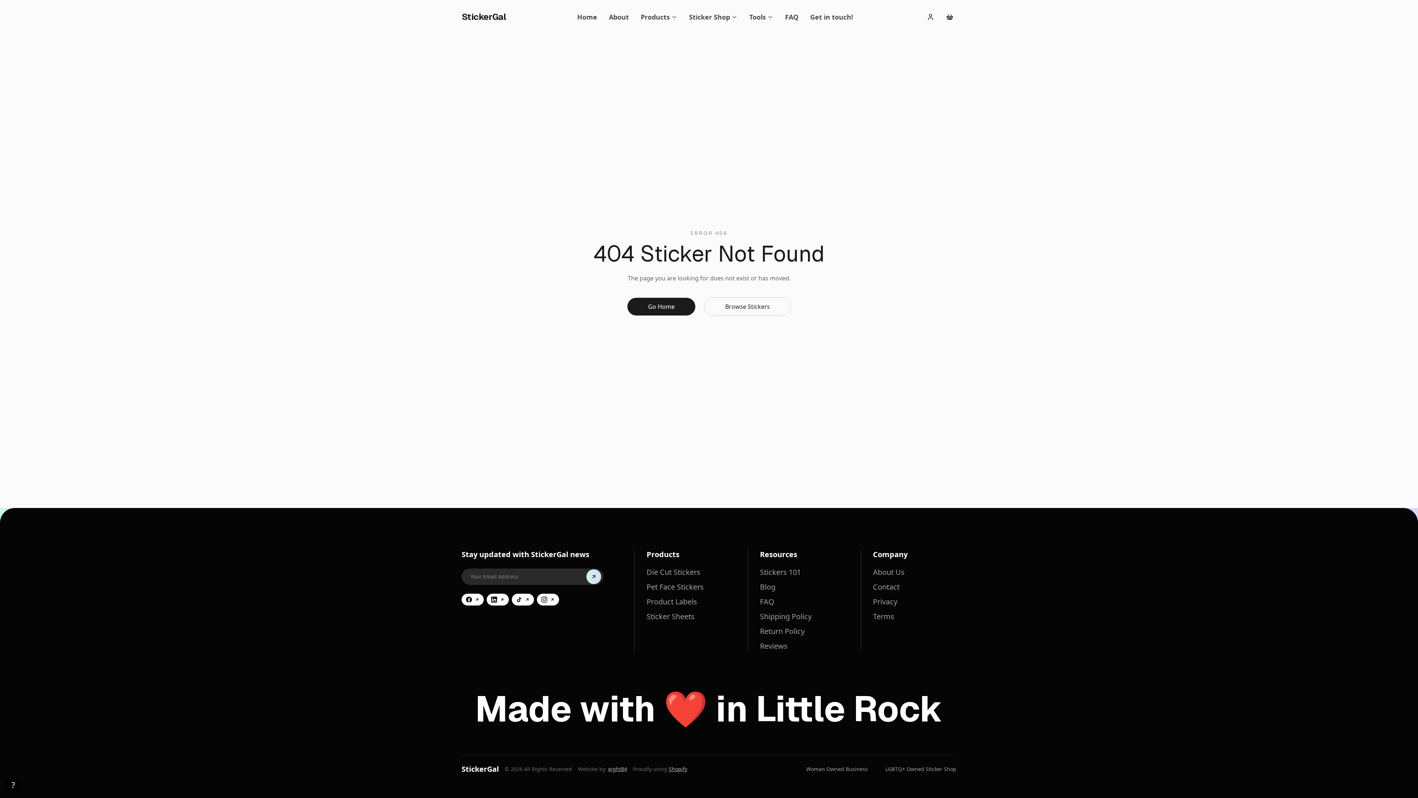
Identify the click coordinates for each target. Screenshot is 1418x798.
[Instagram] (548, 600)
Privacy (885, 602)
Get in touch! (831, 17)
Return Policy (782, 631)
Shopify (678, 769)
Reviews (774, 646)
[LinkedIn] (498, 600)
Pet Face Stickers (675, 587)
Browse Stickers (747, 307)
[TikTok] (523, 600)
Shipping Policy (786, 616)
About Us (889, 572)
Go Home (661, 307)
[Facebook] (473, 600)
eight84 (617, 769)
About (619, 17)
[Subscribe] (593, 576)
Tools (757, 17)
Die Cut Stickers (674, 572)
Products (655, 17)
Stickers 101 (780, 572)
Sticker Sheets (671, 616)
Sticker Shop (709, 17)
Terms (883, 616)
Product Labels (672, 602)
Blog (767, 587)
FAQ (791, 17)
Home (587, 17)
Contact (886, 587)
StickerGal (480, 769)
